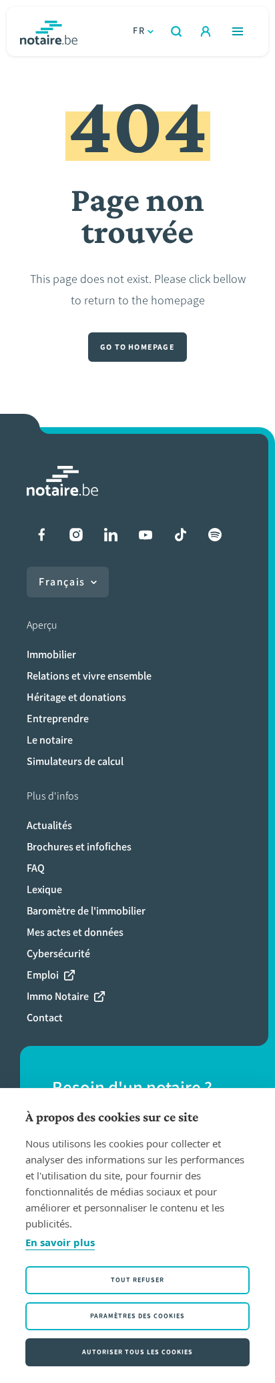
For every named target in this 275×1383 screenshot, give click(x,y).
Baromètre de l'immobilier (86, 910)
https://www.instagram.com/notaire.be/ (76, 534)
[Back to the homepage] (48, 31)
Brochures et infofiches (79, 846)
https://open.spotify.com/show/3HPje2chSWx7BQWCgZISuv (215, 534)
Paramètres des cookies (137, 1316)
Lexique (44, 889)
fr (139, 31)
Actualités (49, 825)
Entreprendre (58, 718)
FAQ (36, 868)
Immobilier (51, 654)
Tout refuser (137, 1280)
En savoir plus (60, 1242)
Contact (45, 1017)
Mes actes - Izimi (205, 31)
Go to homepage (137, 347)
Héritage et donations (76, 697)
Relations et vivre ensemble (89, 675)
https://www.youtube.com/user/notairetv (145, 534)
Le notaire (50, 740)
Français (62, 581)
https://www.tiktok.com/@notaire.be (180, 534)
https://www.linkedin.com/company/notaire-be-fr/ (110, 534)
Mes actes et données (75, 932)
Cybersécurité (58, 953)
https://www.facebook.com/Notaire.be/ (41, 534)
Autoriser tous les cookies (137, 1352)
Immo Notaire (58, 996)
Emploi (43, 975)
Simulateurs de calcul (75, 761)
